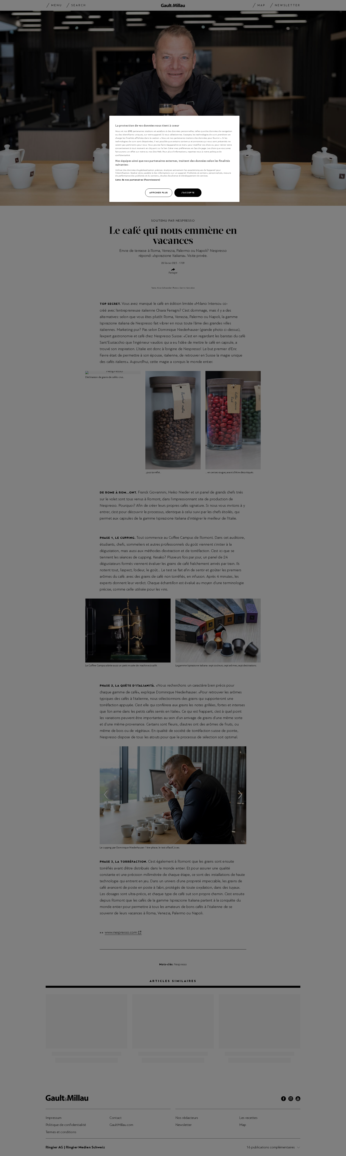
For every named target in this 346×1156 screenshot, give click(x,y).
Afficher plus (158, 192)
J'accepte (188, 192)
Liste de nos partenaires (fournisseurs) (137, 179)
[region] (174, 159)
